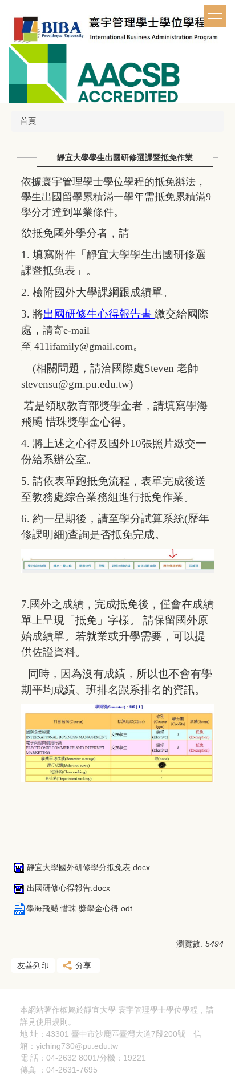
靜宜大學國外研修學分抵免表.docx (88, 867)
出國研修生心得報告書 (99, 314)
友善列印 (33, 965)
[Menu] (215, 16)
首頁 (28, 120)
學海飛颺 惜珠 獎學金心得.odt (79, 908)
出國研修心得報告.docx (68, 887)
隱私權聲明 (96, 1021)
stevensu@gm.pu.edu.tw (75, 384)
